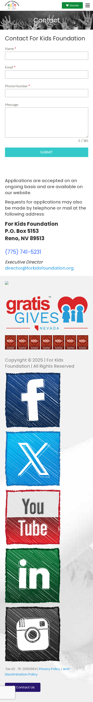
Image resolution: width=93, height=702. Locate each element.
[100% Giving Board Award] (46, 348)
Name (10, 48)
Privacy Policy (49, 669)
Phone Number (17, 86)
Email (10, 67)
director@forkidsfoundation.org (39, 268)
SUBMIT (46, 152)
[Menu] (87, 5)
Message (11, 104)
